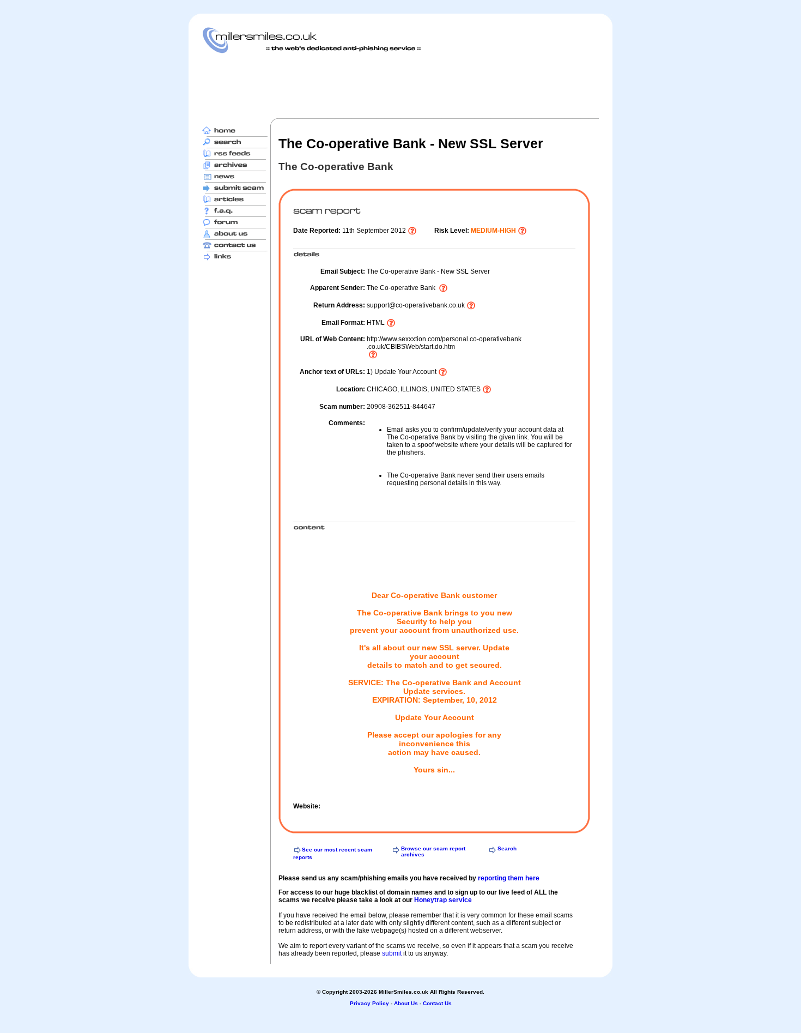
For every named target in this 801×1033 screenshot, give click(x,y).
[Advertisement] (400, 85)
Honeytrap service (443, 900)
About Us (406, 1003)
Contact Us (437, 1003)
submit (392, 953)
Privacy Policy (369, 1003)
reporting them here (508, 878)
